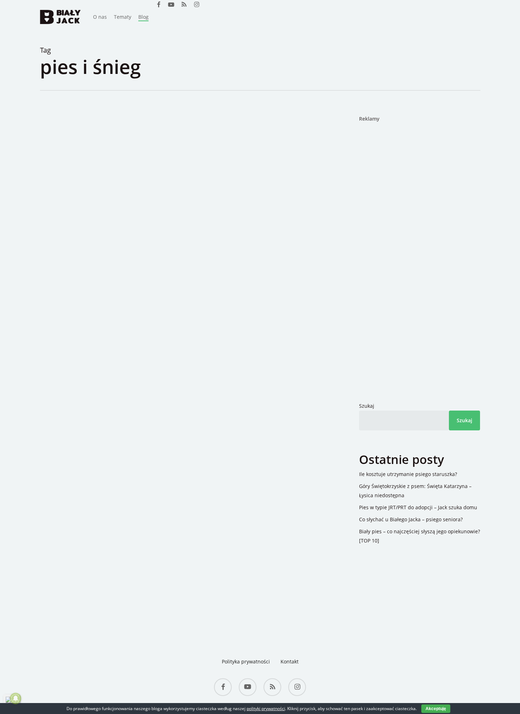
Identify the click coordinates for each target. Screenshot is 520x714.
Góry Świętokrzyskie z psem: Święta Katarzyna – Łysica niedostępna (415, 491)
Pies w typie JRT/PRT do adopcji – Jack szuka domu (418, 507)
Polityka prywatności (246, 661)
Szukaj (366, 405)
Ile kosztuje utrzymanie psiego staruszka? (408, 474)
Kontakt (290, 661)
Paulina (82, 187)
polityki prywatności (266, 709)
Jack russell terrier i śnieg (147, 200)
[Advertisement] (403, 237)
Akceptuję (436, 708)
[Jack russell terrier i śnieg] (180, 347)
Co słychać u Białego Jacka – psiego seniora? (411, 519)
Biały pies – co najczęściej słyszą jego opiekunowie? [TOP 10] (419, 536)
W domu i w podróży (123, 187)
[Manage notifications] (15, 698)
